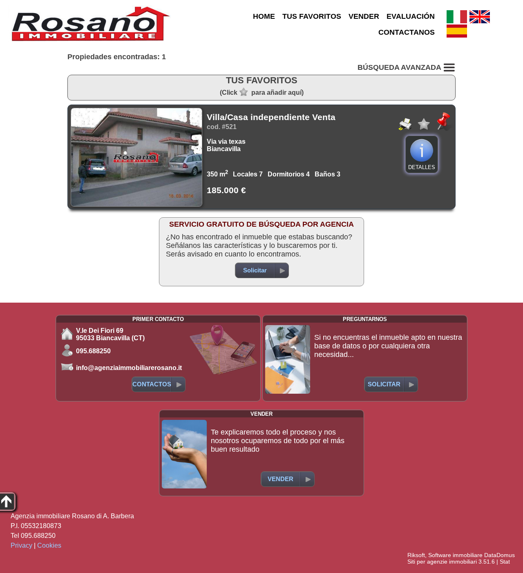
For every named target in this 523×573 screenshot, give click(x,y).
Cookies (49, 545)
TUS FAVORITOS (311, 16)
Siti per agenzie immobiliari (442, 561)
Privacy (21, 545)
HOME (264, 16)
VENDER (364, 16)
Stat (505, 561)
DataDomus (499, 555)
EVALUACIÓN (411, 16)
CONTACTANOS (406, 32)
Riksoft (416, 555)
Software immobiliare (455, 555)
